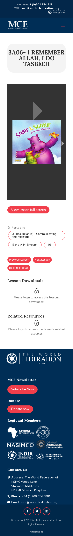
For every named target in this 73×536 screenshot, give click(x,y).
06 (50, 245)
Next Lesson (42, 260)
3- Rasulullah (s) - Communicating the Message (34, 235)
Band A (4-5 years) (25, 245)
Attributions (36, 531)
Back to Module (18, 268)
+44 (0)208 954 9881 (36, 496)
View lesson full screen (28, 210)
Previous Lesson (19, 260)
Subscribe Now (22, 389)
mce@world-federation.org (39, 502)
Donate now (20, 409)
